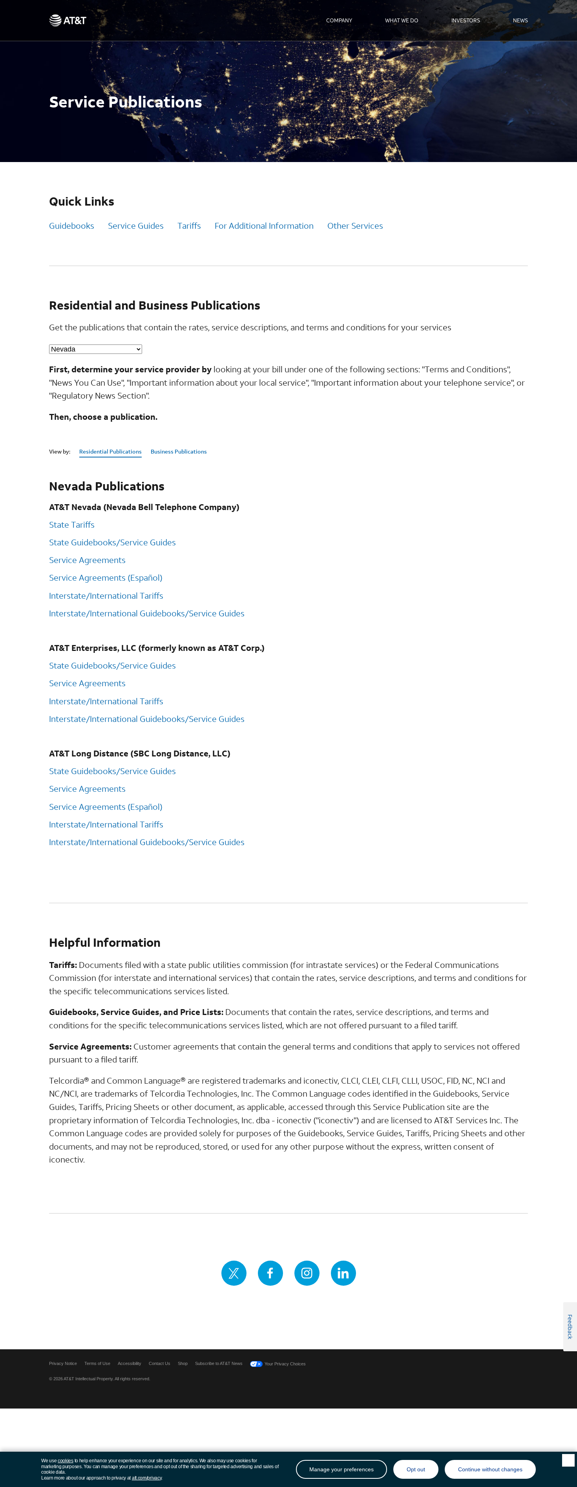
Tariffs (189, 225)
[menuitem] (339, 20)
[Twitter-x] (234, 1273)
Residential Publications (110, 451)
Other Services (355, 225)
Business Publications (179, 451)
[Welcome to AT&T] (67, 20)
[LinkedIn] (343, 1273)
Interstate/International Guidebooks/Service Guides (147, 613)
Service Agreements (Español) (106, 577)
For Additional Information (264, 225)
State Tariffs (72, 524)
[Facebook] (270, 1273)
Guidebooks (71, 225)
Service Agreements (87, 559)
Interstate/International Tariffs (106, 595)
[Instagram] (307, 1273)
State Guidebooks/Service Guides (112, 542)
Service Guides (136, 225)
